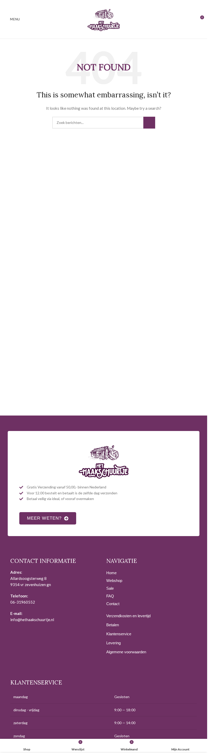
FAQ (110, 596)
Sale (110, 588)
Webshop (114, 580)
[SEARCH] (149, 123)
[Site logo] (103, 19)
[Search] (190, 19)
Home (111, 573)
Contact (112, 604)
